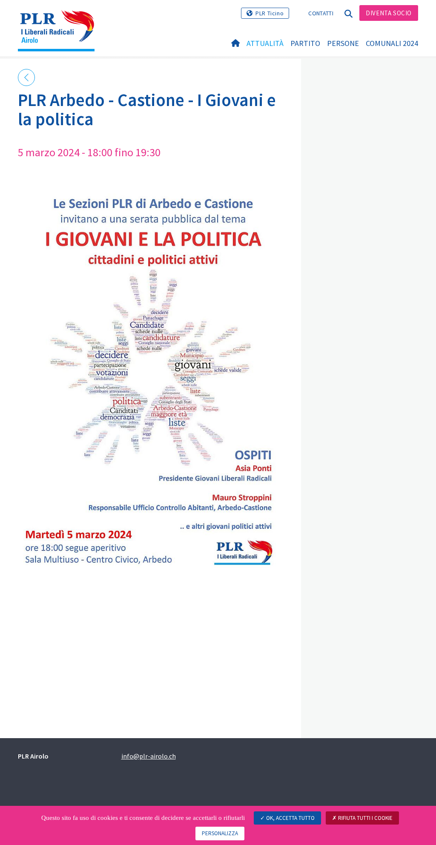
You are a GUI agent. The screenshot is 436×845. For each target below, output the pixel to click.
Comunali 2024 (392, 43)
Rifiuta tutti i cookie (365, 818)
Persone (343, 43)
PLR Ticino (269, 13)
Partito (305, 43)
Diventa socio (389, 13)
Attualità (265, 43)
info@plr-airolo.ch (148, 756)
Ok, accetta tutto (290, 818)
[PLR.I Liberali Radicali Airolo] (59, 19)
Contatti (320, 13)
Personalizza (220, 833)
